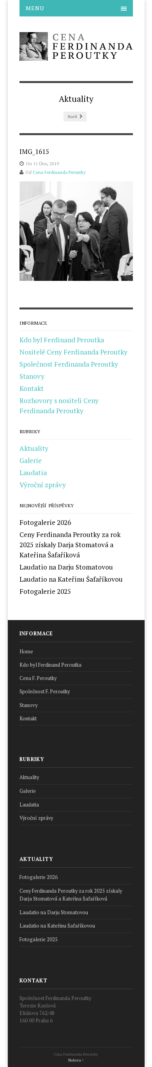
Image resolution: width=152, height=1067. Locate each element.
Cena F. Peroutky (38, 678)
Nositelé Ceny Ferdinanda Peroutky (73, 351)
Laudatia (33, 472)
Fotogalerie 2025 (45, 591)
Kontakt (31, 388)
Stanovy (31, 376)
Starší (72, 116)
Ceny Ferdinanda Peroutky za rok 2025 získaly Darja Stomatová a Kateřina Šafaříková (69, 544)
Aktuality (33, 448)
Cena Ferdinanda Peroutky (59, 172)
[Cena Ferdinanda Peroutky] (76, 56)
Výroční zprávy (42, 484)
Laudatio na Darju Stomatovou (66, 566)
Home (26, 651)
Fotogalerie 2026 (45, 522)
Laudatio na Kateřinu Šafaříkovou (71, 579)
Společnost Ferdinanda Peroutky (68, 364)
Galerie (30, 460)
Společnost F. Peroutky (44, 691)
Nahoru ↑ (76, 1060)
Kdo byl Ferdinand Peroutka (61, 339)
